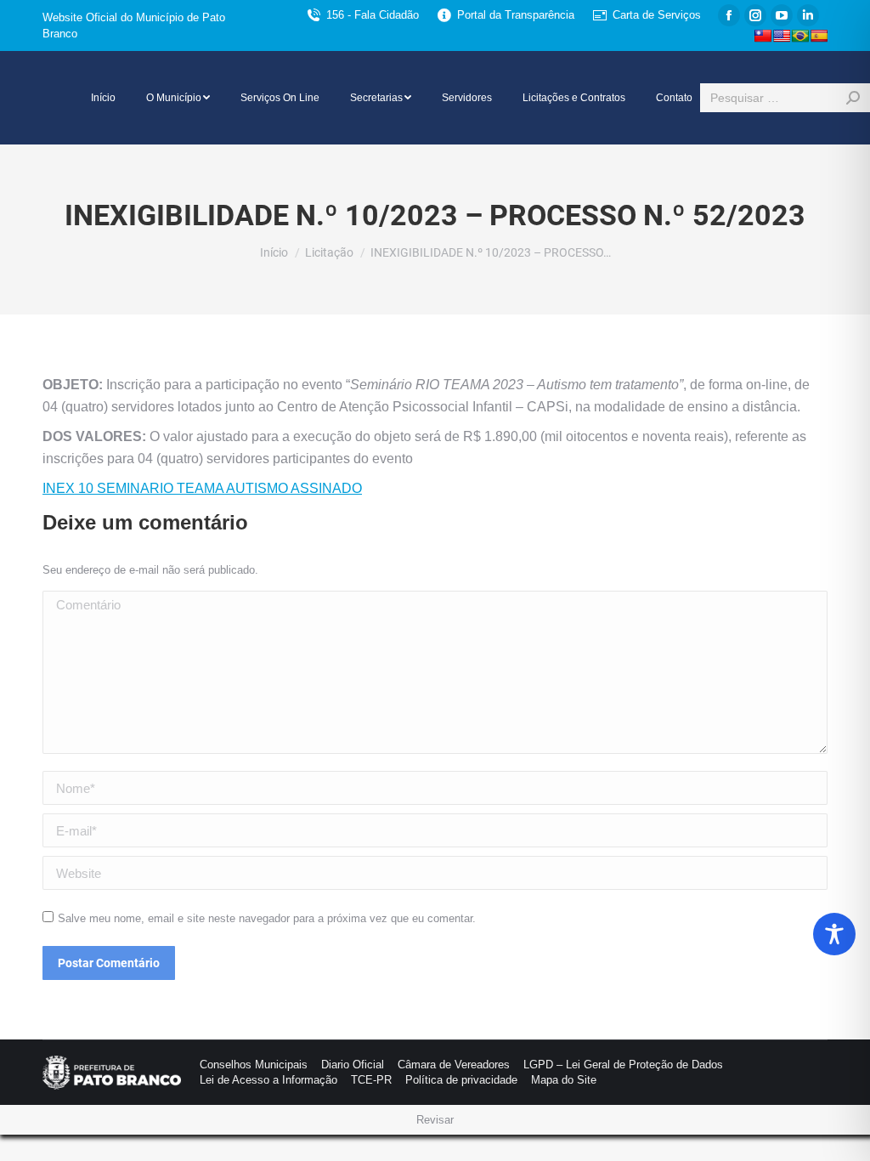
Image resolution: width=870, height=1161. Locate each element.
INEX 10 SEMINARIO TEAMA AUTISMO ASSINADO (202, 488)
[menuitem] (103, 97)
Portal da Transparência (515, 14)
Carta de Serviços (657, 14)
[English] (781, 35)
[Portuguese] (800, 35)
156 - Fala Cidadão (372, 14)
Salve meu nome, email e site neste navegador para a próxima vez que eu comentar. (267, 918)
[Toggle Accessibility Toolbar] (834, 934)
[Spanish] (819, 35)
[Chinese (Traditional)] (762, 35)
